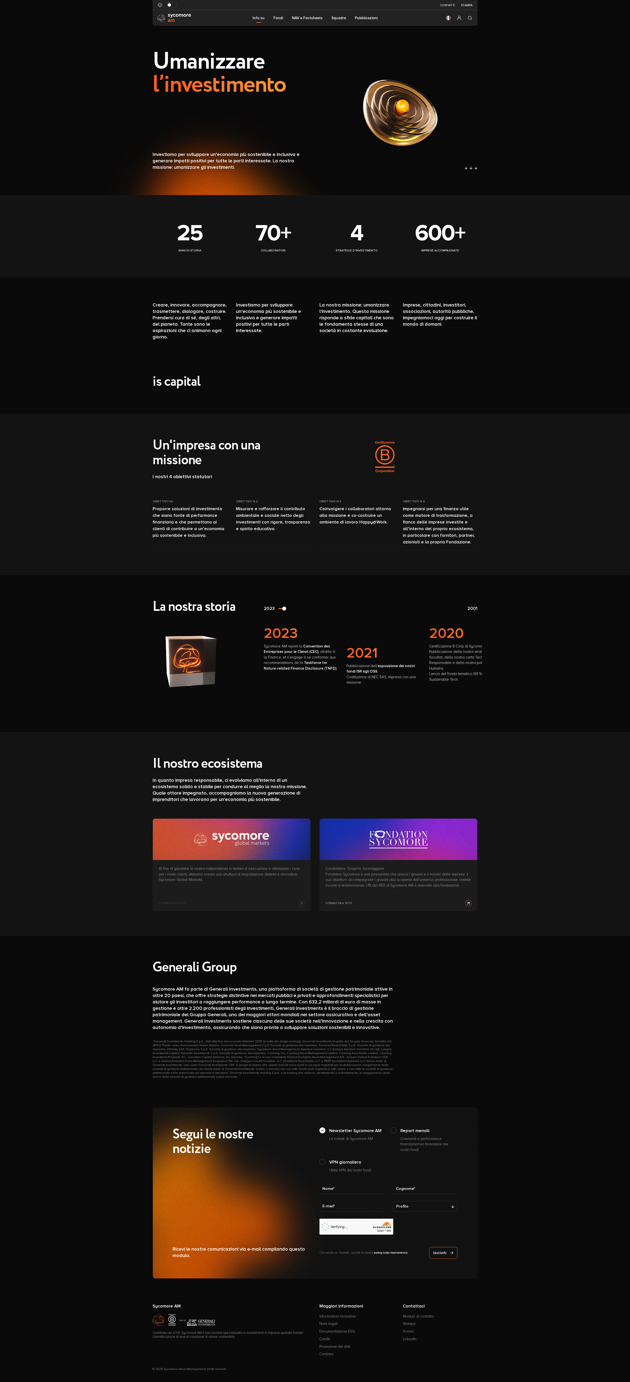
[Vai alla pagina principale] (174, 17)
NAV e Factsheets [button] (307, 18)
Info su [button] (258, 18)
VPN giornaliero (350, 1165)
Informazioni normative (337, 1316)
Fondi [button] (278, 18)
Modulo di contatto (418, 1316)
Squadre (338, 18)
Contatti (447, 5)
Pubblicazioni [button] (366, 18)
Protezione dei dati (334, 1346)
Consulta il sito (339, 903)
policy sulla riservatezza (391, 1253)
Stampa (466, 5)
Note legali (328, 1323)
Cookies (326, 1354)
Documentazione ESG (337, 1331)
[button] (448, 18)
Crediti (324, 1339)
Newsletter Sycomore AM (355, 1134)
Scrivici (408, 1331)
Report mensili (424, 1140)
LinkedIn (409, 1339)
